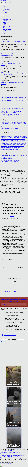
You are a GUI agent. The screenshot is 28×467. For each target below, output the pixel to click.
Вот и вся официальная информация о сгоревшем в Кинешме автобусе (11, 115)
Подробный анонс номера (9, 335)
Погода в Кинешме (12, 339)
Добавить (14, 281)
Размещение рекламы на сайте (8, 453)
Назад (2, 15)
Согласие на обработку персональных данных (12, 458)
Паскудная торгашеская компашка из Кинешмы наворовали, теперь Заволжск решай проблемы (13, 98)
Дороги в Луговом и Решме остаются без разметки (12, 83)
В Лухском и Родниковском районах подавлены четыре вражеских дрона (13, 73)
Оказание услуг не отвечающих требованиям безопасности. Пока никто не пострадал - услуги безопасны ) (14, 124)
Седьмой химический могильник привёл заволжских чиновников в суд (12, 101)
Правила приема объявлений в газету (10, 452)
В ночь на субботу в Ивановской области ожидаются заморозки (12, 54)
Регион (12, 216)
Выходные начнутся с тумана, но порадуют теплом (12, 64)
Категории (3, 3)
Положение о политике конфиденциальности (12, 455)
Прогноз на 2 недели (19, 341)
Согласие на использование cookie (9, 456)
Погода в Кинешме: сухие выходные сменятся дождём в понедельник (13, 42)
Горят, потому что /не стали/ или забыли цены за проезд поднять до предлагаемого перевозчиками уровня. (14, 157)
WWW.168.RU (8, 451)
